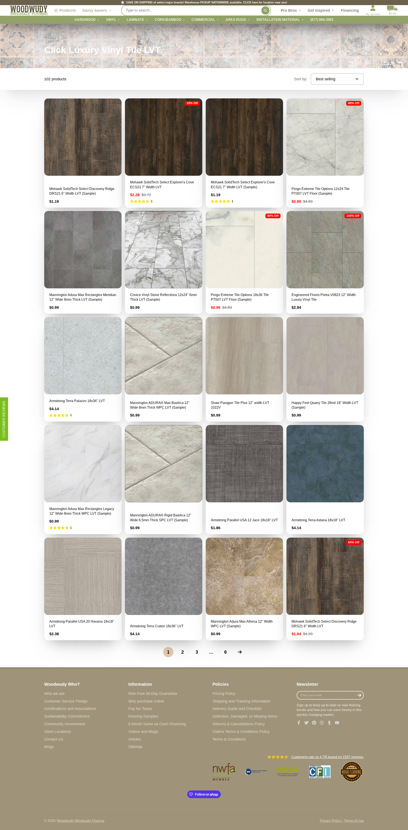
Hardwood (85, 19)
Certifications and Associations (70, 709)
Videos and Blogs (143, 731)
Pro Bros (289, 10)
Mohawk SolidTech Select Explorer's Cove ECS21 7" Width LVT (163, 153)
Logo (28, 10)
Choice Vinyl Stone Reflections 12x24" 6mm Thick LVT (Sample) (163, 262)
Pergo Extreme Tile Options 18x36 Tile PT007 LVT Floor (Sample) (244, 262)
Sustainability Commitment (66, 716)
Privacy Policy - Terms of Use (342, 821)
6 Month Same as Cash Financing (157, 724)
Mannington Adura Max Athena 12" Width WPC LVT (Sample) (244, 589)
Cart (392, 10)
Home (48, 39)
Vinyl (111, 19)
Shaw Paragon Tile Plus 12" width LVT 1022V (244, 369)
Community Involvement (64, 724)
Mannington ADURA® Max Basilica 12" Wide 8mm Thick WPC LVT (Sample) (163, 369)
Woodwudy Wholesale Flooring (80, 821)
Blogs (49, 747)
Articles (134, 739)
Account (373, 10)
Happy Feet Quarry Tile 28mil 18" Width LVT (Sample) (325, 369)
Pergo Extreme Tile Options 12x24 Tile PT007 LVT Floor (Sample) (325, 153)
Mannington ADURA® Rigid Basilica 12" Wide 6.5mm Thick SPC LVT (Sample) (163, 479)
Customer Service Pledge (66, 701)
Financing (350, 10)
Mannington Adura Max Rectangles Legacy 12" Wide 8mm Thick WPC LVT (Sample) (83, 479)
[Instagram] (322, 723)
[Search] (265, 10)
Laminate (135, 19)
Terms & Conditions (229, 739)
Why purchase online (146, 701)
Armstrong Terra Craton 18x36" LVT (163, 589)
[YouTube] (337, 723)
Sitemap (135, 747)
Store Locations (57, 731)
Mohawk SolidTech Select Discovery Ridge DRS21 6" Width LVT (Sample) (83, 153)
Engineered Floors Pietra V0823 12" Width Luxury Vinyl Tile (325, 262)
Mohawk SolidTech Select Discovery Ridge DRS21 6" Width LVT (325, 589)
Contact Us (53, 739)
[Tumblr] (329, 723)
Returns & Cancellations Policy (238, 724)
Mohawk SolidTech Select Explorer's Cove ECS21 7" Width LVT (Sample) (244, 153)
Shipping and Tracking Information (241, 701)
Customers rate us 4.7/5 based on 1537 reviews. (327, 757)
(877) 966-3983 (321, 19)
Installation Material (278, 19)
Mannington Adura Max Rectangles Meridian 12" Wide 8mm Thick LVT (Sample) (83, 262)
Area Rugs (235, 19)
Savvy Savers (94, 10)
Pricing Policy (223, 693)
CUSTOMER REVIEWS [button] (4, 419)
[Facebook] (299, 723)
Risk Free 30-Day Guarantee (152, 693)
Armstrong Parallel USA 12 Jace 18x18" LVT (244, 479)
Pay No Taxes (140, 709)
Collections (67, 39)
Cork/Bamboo (168, 19)
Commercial (203, 19)
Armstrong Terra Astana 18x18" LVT (325, 479)
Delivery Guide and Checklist (237, 709)
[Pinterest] (314, 723)
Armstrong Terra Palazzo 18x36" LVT (83, 369)
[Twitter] (306, 723)
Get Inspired (319, 10)
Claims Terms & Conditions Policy (241, 731)
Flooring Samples (143, 716)
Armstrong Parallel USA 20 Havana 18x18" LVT (83, 589)
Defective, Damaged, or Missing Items (244, 716)
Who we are (54, 693)
